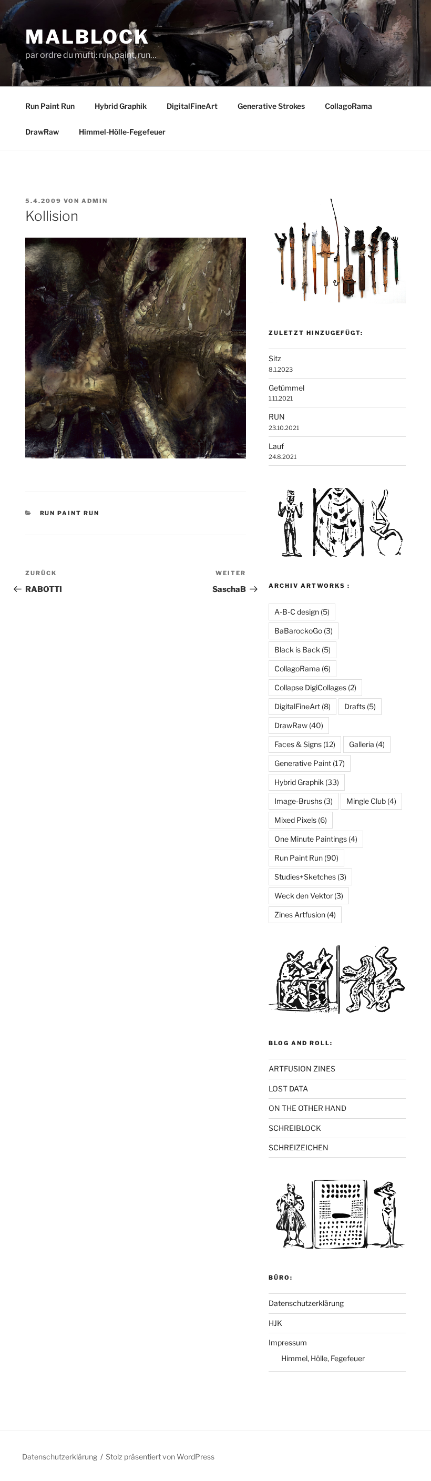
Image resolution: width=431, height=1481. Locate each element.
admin (94, 201)
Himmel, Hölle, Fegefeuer (323, 1358)
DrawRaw (42, 131)
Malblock (87, 36)
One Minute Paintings (315, 838)
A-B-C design (302, 611)
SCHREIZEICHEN (299, 1147)
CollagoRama (348, 105)
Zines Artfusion (305, 914)
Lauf (276, 446)
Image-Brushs (303, 800)
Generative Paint (309, 763)
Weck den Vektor (308, 895)
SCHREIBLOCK (295, 1127)
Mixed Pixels (300, 819)
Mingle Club (371, 800)
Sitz (275, 358)
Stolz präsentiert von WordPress (160, 1456)
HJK (275, 1323)
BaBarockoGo (303, 630)
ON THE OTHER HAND (307, 1108)
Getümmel (286, 387)
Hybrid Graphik (121, 105)
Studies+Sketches (310, 876)
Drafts (360, 706)
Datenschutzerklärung (306, 1303)
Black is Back (302, 649)
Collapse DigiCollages (315, 687)
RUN (277, 416)
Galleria (367, 744)
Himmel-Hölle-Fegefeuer (122, 131)
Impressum (288, 1342)
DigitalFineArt (192, 105)
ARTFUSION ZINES (302, 1068)
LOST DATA (288, 1088)
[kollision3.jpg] (135, 456)
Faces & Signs (304, 744)
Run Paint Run (50, 105)
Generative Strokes (271, 105)
